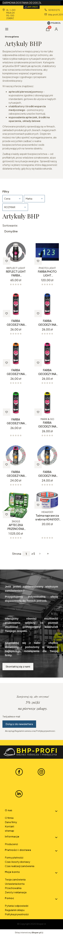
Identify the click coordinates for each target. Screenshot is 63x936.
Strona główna (12, 37)
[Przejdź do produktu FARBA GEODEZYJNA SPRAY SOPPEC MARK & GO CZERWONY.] (15, 304)
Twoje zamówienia (15, 879)
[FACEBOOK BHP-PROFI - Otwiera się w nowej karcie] (19, 771)
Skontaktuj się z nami (18, 666)
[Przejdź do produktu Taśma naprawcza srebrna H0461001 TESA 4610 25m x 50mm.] (47, 500)
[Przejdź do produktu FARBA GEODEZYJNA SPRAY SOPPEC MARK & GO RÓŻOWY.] (47, 353)
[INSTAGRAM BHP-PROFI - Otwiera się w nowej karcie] (41, 771)
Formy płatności (14, 857)
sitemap (9, 830)
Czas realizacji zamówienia (19, 866)
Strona (16, 553)
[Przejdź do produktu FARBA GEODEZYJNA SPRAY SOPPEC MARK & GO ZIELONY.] (15, 403)
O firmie (9, 817)
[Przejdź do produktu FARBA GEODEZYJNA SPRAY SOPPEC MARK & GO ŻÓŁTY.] (47, 403)
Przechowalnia (13, 888)
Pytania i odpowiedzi (16, 905)
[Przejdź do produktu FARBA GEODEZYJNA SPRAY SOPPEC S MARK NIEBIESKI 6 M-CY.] (47, 455)
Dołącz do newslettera (19, 724)
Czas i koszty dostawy (17, 861)
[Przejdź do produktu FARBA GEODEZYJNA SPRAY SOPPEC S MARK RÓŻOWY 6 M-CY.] (15, 455)
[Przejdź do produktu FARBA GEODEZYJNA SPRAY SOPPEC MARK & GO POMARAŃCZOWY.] (15, 353)
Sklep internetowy (28, 932)
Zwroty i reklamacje (16, 892)
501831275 (54, 10)
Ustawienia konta (14, 883)
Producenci (11, 844)
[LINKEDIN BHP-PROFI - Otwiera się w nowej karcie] (19, 794)
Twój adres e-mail (11, 716)
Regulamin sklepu (14, 910)
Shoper (40, 923)
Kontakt (9, 826)
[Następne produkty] (40, 554)
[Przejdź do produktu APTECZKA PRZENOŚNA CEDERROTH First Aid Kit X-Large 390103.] (15, 505)
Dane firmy (11, 822)
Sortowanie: (10, 225)
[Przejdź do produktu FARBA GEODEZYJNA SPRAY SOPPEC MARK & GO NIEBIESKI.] (47, 304)
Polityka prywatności (17, 914)
